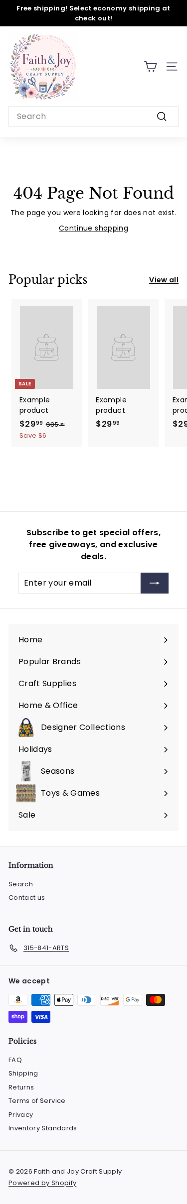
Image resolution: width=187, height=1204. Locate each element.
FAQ (15, 1060)
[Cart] (150, 66)
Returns (21, 1087)
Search (20, 884)
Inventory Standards (42, 1128)
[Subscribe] (155, 583)
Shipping (23, 1073)
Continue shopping (93, 228)
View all (164, 280)
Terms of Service (37, 1100)
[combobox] (93, 116)
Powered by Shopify (42, 1183)
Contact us (26, 897)
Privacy (20, 1114)
